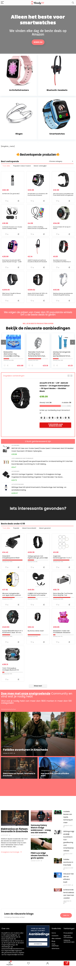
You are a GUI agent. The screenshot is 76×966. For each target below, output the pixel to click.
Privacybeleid (68, 933)
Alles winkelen (56, 938)
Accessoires (15, 445)
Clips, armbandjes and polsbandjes (22, 458)
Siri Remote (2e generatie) (10, 194)
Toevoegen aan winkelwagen (59, 428)
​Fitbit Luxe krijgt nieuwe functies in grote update (39, 855)
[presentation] (3, 342)
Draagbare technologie (10, 852)
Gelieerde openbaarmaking (69, 941)
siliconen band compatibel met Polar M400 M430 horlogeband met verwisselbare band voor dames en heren (63, 196)
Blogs (53, 941)
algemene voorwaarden (68, 936)
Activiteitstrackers (17, 484)
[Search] (73, 2)
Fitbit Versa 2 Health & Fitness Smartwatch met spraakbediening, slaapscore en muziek (11, 295)
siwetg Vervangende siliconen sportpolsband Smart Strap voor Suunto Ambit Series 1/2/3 (37, 356)
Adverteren (55, 948)
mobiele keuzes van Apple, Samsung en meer (68, 817)
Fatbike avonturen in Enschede (68, 862)
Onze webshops (55, 945)
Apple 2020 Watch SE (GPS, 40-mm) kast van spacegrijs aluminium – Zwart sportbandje (38, 294)
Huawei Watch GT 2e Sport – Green (62, 227)
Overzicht (55, 936)
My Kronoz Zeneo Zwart (36, 631)
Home (54, 933)
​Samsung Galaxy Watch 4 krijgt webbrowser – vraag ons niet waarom (41, 829)
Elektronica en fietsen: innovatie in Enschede (14, 830)
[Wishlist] (28, 963)
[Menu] (2, 2)
